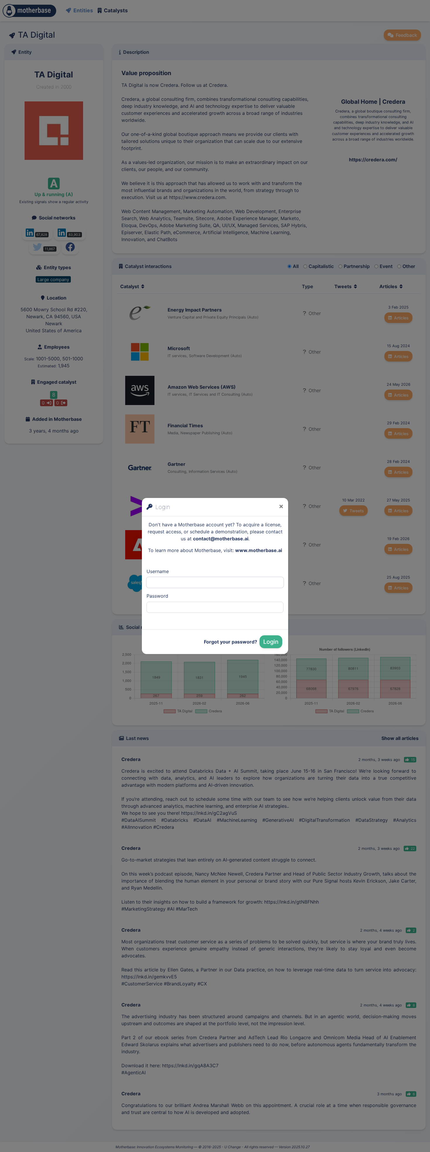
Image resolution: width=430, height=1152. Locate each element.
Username (158, 571)
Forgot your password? (230, 642)
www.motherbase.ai (258, 550)
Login (270, 641)
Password (157, 596)
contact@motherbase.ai (220, 539)
